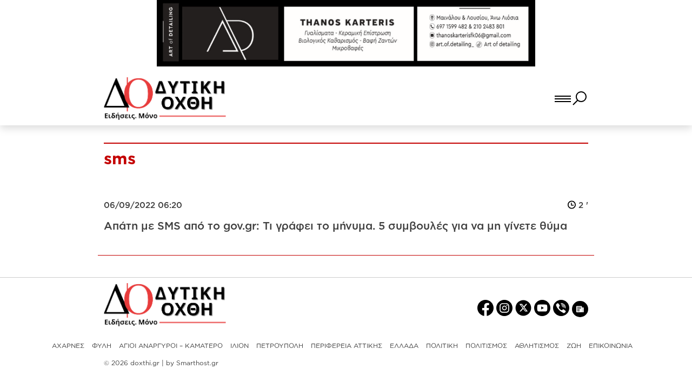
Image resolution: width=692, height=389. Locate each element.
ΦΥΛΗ (101, 345)
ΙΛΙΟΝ (239, 345)
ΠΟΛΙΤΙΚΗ (442, 345)
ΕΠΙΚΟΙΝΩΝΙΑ (611, 345)
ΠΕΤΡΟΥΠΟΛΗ (279, 345)
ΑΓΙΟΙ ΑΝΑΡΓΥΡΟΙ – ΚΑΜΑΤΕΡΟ (171, 345)
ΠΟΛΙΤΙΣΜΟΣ (486, 345)
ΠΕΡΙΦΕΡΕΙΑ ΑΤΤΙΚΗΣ (346, 345)
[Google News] (580, 308)
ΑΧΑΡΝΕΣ (68, 345)
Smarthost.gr (197, 362)
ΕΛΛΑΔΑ (404, 345)
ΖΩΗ (574, 345)
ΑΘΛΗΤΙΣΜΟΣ (537, 345)
